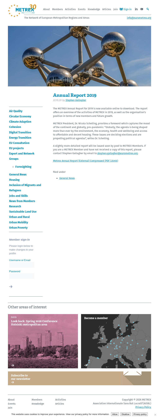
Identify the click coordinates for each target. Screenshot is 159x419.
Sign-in (127, 9)
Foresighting (23, 167)
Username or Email (19, 260)
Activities (70, 9)
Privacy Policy (143, 407)
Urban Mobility (18, 222)
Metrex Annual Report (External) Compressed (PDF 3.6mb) (85, 161)
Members (57, 9)
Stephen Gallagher (76, 100)
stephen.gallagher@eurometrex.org (117, 153)
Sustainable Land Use (22, 212)
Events (81, 9)
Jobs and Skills (18, 196)
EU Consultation (19, 143)
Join (115, 9)
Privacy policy (140, 414)
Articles (106, 9)
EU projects (16, 148)
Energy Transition (20, 138)
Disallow (125, 414)
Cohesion (15, 127)
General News (18, 174)
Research (15, 206)
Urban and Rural (19, 217)
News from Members (22, 201)
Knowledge (94, 9)
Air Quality (15, 111)
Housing (14, 180)
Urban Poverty (18, 228)
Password (14, 271)
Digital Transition (20, 132)
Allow (115, 414)
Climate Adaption (20, 122)
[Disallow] (155, 414)
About (46, 9)
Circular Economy (20, 116)
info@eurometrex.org (139, 18)
